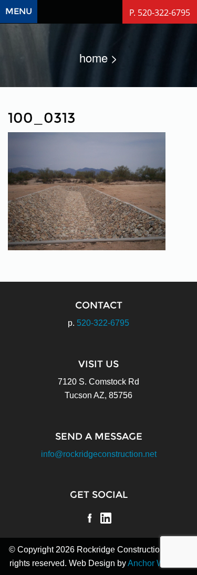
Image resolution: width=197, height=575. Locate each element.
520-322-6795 (103, 322)
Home (93, 57)
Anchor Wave (153, 563)
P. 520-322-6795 (159, 12)
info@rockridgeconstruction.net (99, 454)
